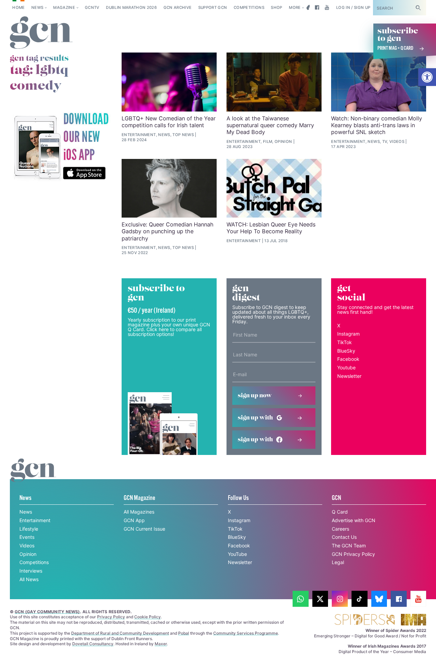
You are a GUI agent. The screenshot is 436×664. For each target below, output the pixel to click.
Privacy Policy (111, 616)
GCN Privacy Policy (353, 554)
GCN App (134, 520)
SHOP (276, 7)
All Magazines (139, 512)
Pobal (183, 633)
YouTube (237, 554)
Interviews (30, 571)
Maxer (161, 643)
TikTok (344, 342)
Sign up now (255, 395)
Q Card (340, 512)
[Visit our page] (301, 599)
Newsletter (349, 376)
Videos (26, 545)
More (294, 7)
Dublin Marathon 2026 (131, 7)
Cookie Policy (147, 616)
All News (28, 579)
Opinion (27, 554)
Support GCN (212, 7)
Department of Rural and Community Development (120, 633)
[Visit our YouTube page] (326, 7)
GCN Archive (178, 7)
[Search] (418, 7)
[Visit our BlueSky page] (307, 7)
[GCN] (33, 476)
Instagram (348, 334)
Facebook (348, 359)
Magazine (64, 7)
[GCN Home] (41, 33)
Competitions (249, 7)
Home (18, 7)
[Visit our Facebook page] (317, 7)
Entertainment (34, 520)
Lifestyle (28, 529)
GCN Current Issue (144, 529)
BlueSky (346, 351)
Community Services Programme (245, 633)
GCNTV (92, 7)
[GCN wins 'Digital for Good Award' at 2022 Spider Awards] (364, 620)
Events (26, 537)
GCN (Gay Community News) (47, 611)
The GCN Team (349, 545)
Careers (340, 529)
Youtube (346, 367)
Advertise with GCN (353, 520)
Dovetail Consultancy (92, 643)
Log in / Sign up (353, 7)
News (37, 7)
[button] (427, 77)
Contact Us (344, 537)
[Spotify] (61, 147)
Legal (338, 562)
